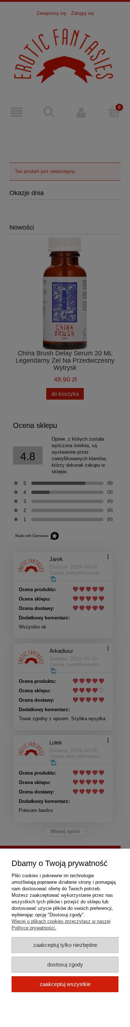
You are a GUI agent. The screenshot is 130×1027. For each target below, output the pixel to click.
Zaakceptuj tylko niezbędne (65, 945)
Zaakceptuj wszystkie (65, 984)
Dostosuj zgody (65, 964)
